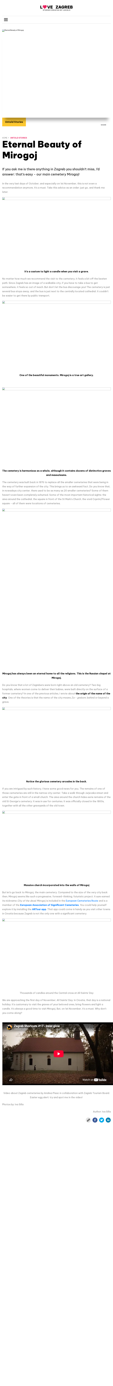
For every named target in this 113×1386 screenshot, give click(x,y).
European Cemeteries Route (82, 900)
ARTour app (39, 909)
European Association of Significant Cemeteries (49, 905)
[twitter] (101, 1120)
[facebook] (95, 1120)
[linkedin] (108, 1120)
